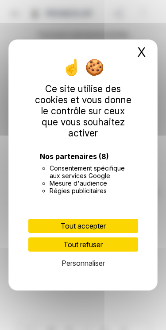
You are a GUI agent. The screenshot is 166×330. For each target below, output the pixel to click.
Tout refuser (83, 244)
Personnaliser (83, 263)
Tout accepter (83, 225)
